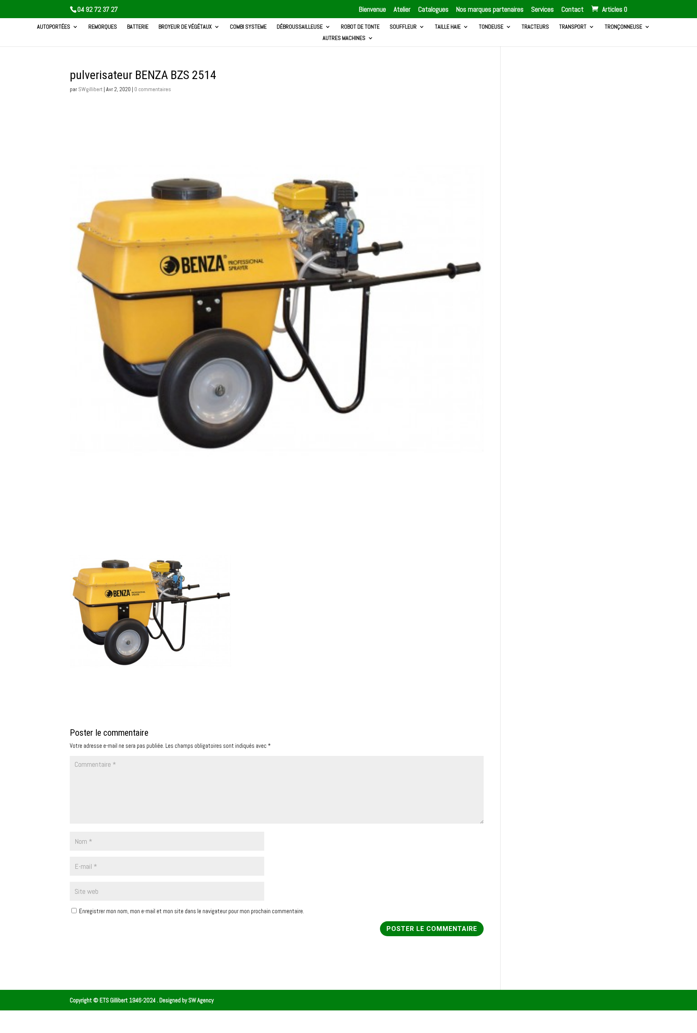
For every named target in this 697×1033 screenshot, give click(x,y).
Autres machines (344, 38)
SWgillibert (90, 89)
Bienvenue (372, 10)
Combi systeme (248, 27)
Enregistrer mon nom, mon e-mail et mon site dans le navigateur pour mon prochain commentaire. (191, 911)
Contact (572, 10)
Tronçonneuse (623, 27)
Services (542, 10)
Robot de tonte (360, 27)
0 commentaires (152, 89)
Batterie (137, 27)
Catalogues (433, 10)
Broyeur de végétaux (185, 27)
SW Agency (201, 1000)
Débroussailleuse (300, 27)
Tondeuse (491, 27)
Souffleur (403, 27)
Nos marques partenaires (490, 10)
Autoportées (53, 27)
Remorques (102, 27)
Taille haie (448, 27)
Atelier (402, 10)
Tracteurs (535, 27)
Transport (572, 27)
